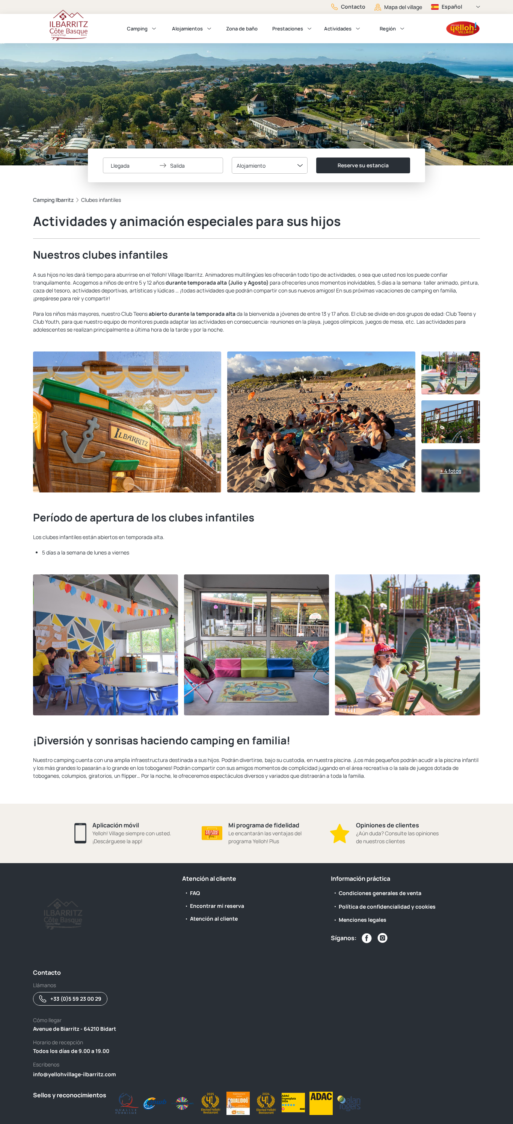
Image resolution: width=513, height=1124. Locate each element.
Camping (137, 28)
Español (452, 6)
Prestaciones (287, 28)
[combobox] (269, 165)
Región (388, 28)
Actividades (338, 28)
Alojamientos (187, 28)
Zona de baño (242, 28)
